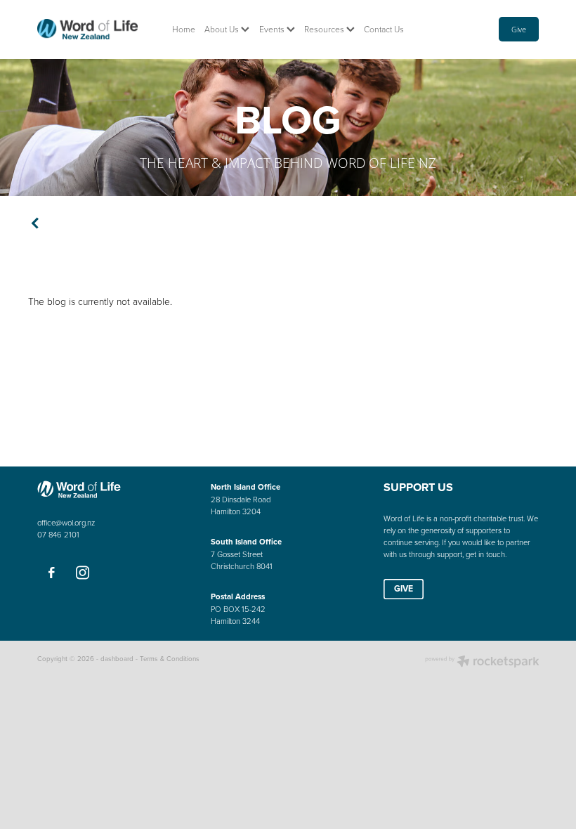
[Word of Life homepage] (87, 29)
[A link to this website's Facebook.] (51, 573)
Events (273, 29)
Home (183, 29)
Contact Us (384, 29)
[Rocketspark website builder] (482, 662)
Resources (325, 29)
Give (518, 29)
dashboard (116, 658)
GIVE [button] (403, 588)
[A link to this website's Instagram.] (83, 573)
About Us (222, 29)
